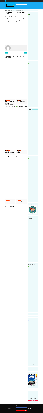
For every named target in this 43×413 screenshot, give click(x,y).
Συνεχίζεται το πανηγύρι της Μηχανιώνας (20, 152)
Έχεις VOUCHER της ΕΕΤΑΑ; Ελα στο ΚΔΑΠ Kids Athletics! (21, 102)
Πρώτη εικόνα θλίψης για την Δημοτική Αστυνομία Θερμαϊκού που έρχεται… (9, 152)
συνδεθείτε (13, 206)
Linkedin (8, 43)
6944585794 (6, 407)
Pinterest (10, 43)
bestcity (7, 104)
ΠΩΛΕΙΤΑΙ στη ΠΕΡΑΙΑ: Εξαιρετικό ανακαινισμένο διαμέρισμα (10, 201)
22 (35, 397)
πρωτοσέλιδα (32, 385)
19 (31, 397)
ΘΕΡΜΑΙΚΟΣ (8, 100)
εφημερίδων (34, 385)
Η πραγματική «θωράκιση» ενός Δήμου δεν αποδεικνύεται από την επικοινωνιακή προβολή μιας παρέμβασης (10, 102)
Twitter (7, 43)
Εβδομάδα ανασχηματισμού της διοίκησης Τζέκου (21, 201)
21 (34, 397)
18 (30, 397)
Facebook (5, 43)
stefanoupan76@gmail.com (8, 408)
